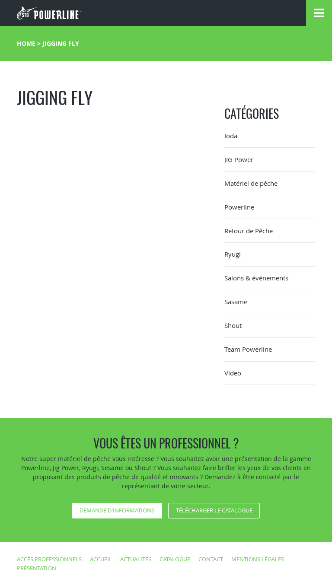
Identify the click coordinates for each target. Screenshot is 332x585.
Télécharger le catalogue (214, 510)
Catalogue (175, 559)
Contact (210, 559)
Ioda (230, 135)
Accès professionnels (49, 559)
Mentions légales (257, 559)
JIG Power (238, 159)
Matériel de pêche (251, 183)
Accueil (101, 559)
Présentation (36, 568)
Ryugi (232, 254)
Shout (233, 325)
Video (232, 373)
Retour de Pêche (248, 230)
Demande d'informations (117, 510)
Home (26, 43)
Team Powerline (248, 349)
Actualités (135, 559)
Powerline (239, 207)
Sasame (235, 301)
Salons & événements (256, 277)
